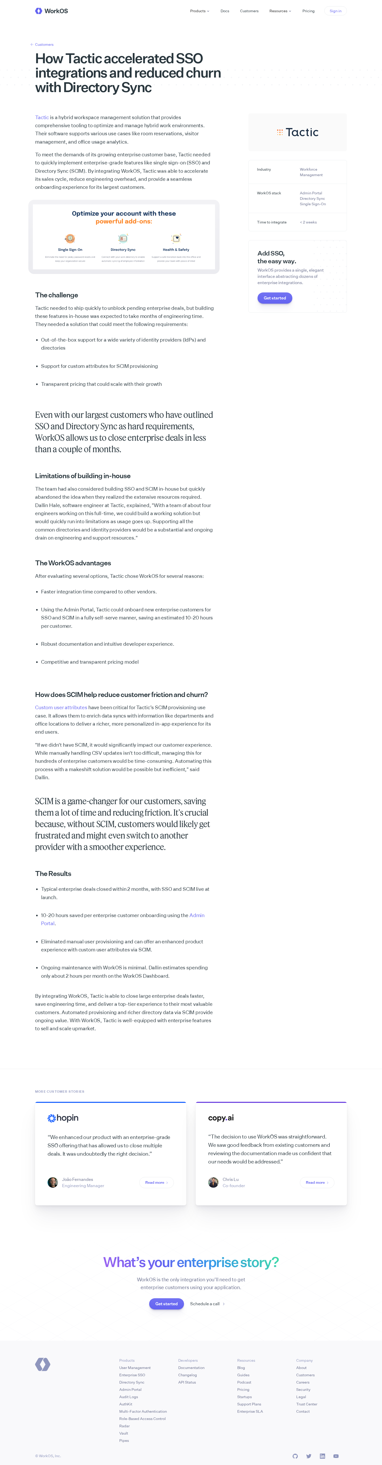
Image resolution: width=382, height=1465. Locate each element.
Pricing (243, 1389)
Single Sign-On (313, 204)
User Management (135, 1367)
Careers (302, 1382)
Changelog (187, 1375)
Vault (123, 1433)
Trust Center (306, 1404)
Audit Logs (128, 1396)
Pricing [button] (308, 11)
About (301, 1367)
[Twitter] (309, 1456)
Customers (305, 1375)
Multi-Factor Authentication (143, 1411)
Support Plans (249, 1404)
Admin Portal (311, 193)
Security (303, 1389)
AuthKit (125, 1404)
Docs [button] (225, 11)
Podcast (244, 1382)
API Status (187, 1382)
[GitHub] (295, 1456)
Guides (243, 1375)
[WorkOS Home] (51, 11)
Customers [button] (249, 11)
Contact (303, 1411)
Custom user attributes (61, 707)
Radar (124, 1426)
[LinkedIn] (322, 1456)
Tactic (42, 117)
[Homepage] (42, 1364)
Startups (244, 1396)
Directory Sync (312, 198)
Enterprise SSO (132, 1375)
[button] (200, 11)
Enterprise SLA (250, 1411)
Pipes (124, 1440)
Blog (241, 1367)
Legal (301, 1396)
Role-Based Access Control (142, 1418)
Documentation (191, 1367)
